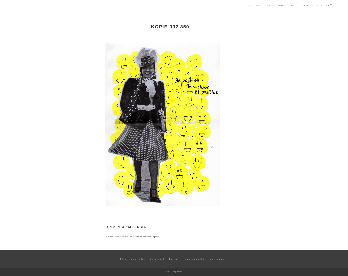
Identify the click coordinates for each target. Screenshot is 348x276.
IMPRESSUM (217, 259)
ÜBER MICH (157, 259)
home (249, 6)
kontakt (323, 6)
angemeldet (119, 237)
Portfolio (138, 259)
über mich (305, 6)
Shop (271, 6)
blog (260, 6)
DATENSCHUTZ (194, 259)
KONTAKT (175, 259)
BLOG (123, 259)
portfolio (286, 6)
